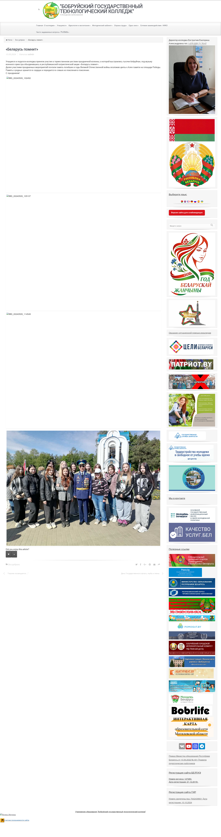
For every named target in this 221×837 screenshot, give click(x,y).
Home (10, 40)
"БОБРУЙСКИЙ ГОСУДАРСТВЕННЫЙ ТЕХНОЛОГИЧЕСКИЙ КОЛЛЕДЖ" (101, 8)
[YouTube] (189, 746)
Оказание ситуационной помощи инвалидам (190, 332)
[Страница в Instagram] (195, 746)
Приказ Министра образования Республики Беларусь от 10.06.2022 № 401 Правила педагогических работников (189, 760)
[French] (188, 201)
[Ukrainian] (202, 201)
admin (31, 54)
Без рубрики (20, 40)
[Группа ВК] (182, 746)
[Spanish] (198, 201)
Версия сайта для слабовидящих (187, 212)
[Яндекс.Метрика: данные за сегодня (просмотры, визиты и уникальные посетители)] (8, 814)
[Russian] (195, 201)
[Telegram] (202, 746)
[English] (185, 201)
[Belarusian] (182, 201)
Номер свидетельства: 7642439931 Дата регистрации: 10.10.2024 (188, 800)
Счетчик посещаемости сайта (16, 820)
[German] (192, 201)
